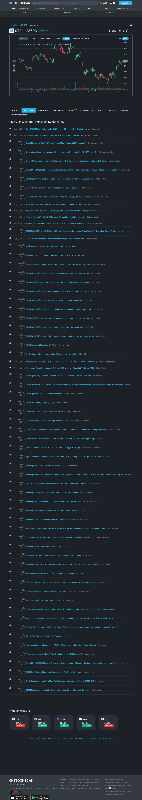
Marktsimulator (123, 8)
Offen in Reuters (109, 738)
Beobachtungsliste (20, 8)
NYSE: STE (23, 25)
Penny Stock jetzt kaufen (114, 779)
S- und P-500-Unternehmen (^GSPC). (118, 785)
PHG (17, 719)
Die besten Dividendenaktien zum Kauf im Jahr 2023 (80, 779)
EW (106, 719)
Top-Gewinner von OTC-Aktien (116, 782)
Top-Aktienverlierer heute (114, 794)
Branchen (92, 8)
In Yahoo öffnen (32, 738)
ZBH (39, 719)
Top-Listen (40, 8)
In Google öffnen (46, 738)
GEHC (62, 719)
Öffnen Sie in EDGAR (93, 738)
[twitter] (131, 25)
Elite (106, 8)
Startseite (13, 25)
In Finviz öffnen (60, 738)
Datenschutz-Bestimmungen (19, 788)
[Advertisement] (71, 103)
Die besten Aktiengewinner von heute (118, 791)
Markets (59, 8)
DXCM (85, 719)
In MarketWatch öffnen (76, 738)
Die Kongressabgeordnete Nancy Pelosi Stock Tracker (80, 782)
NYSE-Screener (110, 788)
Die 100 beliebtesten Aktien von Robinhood (76, 785)
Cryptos (76, 8)
